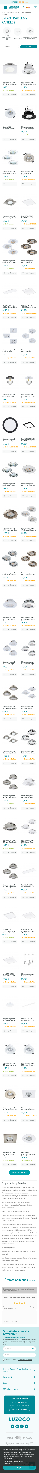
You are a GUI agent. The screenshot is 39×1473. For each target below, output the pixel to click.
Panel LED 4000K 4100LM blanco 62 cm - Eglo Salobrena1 (9, 975)
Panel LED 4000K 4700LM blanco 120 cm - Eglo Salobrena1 (28, 1020)
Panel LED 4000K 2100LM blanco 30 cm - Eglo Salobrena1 (9, 931)
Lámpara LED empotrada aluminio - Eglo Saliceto (9, 128)
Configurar (6, 1463)
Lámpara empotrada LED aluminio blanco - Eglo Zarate (9, 83)
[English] (29, 7)
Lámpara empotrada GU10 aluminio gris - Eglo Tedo (27, 262)
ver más (32, 1280)
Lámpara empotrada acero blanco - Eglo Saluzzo (27, 396)
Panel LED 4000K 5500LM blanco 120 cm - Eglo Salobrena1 (9, 306)
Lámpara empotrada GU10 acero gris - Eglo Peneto (9, 529)
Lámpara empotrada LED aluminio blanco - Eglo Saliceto (28, 1109)
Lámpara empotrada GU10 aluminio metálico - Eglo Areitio (9, 351)
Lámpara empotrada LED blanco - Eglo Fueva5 (8, 440)
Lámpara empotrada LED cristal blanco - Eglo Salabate (8, 1064)
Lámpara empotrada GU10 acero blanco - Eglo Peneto (9, 173)
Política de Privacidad (25, 1360)
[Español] (27, 7)
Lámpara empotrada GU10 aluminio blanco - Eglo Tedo (10, 262)
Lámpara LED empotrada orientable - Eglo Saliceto (28, 1154)
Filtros (29, 46)
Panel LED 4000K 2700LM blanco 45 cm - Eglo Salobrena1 (28, 217)
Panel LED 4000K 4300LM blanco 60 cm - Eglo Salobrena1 (28, 306)
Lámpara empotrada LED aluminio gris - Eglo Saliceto (29, 173)
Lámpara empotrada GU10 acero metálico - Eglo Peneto (9, 485)
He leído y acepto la (18, 1360)
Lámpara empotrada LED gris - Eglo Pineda (9, 217)
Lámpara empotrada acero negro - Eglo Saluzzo (8, 396)
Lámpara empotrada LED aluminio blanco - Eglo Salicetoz (28, 83)
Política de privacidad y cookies (13, 1461)
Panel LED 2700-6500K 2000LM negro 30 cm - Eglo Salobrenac (28, 440)
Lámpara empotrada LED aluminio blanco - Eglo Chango (28, 975)
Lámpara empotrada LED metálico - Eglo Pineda (27, 618)
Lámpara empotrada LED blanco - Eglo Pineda (8, 618)
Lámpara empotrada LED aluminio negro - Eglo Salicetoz (28, 128)
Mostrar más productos (19, 1172)
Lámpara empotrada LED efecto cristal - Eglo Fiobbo (8, 1020)
